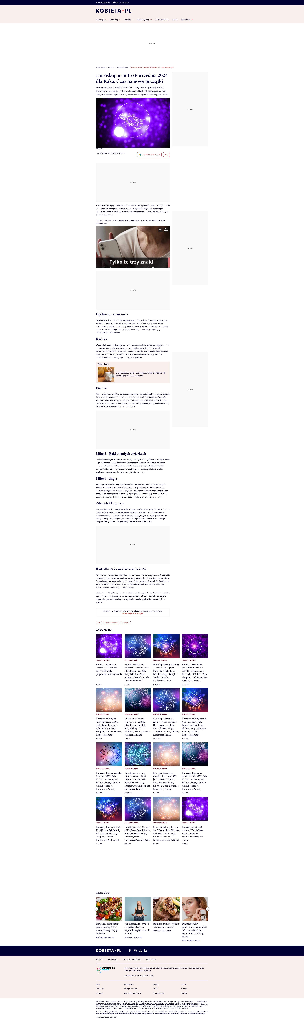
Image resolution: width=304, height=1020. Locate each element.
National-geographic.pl (132, 993)
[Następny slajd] (207, 909)
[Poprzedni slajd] (96, 909)
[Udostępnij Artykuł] (166, 154)
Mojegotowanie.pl (130, 989)
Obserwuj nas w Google (151, 154)
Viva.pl (183, 984)
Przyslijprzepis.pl (158, 993)
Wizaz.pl (184, 989)
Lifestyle (126, 622)
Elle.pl (98, 984)
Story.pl (184, 993)
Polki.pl (155, 989)
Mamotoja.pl (128, 984)
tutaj (114, 1017)
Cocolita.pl (99, 993)
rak (99, 622)
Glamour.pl (100, 989)
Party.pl (155, 984)
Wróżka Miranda (111, 622)
